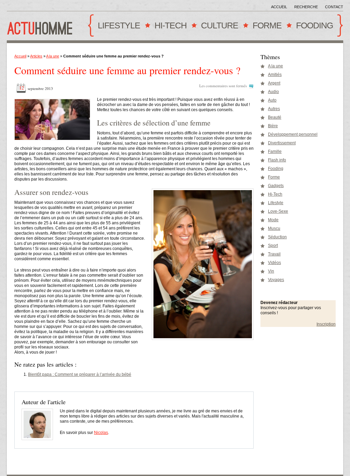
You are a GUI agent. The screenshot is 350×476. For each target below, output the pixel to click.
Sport (273, 245)
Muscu (274, 228)
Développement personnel (293, 134)
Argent (274, 83)
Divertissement (282, 143)
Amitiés (275, 74)
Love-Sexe (278, 211)
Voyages (276, 279)
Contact (334, 7)
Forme (266, 28)
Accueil (279, 7)
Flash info (277, 160)
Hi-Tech (169, 28)
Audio (273, 91)
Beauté (274, 117)
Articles (36, 56)
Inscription (326, 324)
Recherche (306, 7)
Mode (273, 219)
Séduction (277, 237)
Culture (218, 28)
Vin (271, 271)
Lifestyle (117, 28)
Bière (273, 125)
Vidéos (274, 262)
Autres (274, 108)
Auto (272, 100)
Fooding (313, 28)
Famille (275, 151)
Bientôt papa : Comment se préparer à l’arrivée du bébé (79, 374)
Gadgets (276, 185)
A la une (52, 56)
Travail (274, 254)
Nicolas (101, 432)
